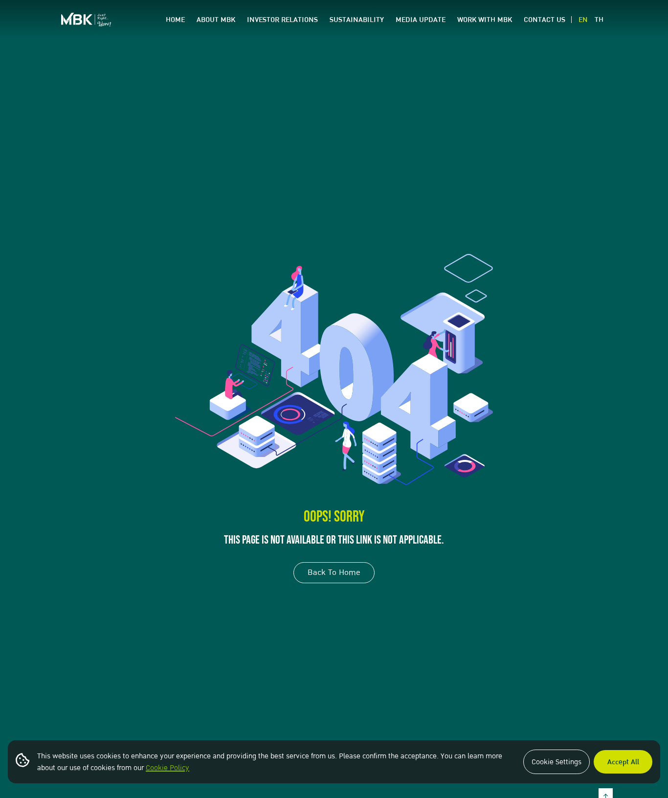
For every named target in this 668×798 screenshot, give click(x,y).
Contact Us (544, 19)
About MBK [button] (216, 19)
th (599, 19)
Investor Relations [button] (282, 19)
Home (175, 19)
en (583, 19)
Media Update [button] (420, 19)
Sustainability (357, 19)
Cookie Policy (167, 768)
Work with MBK (484, 19)
